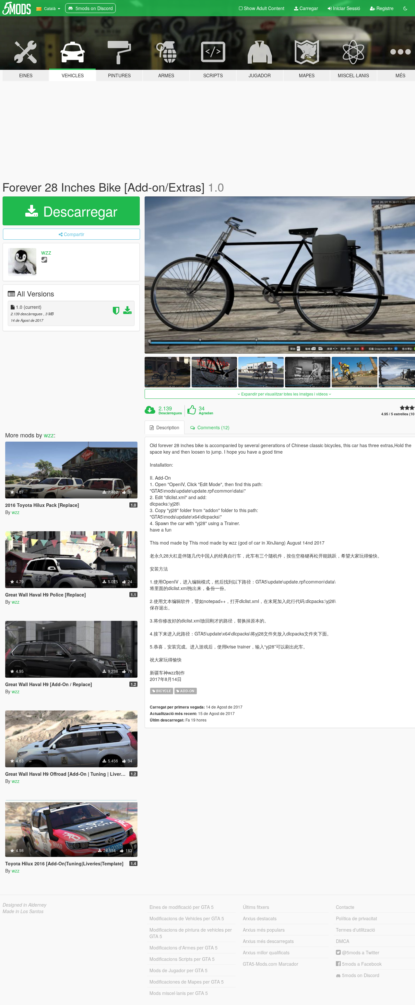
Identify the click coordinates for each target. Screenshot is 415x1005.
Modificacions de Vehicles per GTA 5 (186, 918)
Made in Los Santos (23, 911)
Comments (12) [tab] (212, 427)
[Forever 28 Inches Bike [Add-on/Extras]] (167, 372)
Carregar (308, 8)
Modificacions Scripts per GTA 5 (182, 959)
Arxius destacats (260, 918)
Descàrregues (170, 413)
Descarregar (78, 210)
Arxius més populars (264, 929)
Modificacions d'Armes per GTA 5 (183, 947)
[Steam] (44, 259)
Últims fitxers (256, 907)
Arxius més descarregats (268, 941)
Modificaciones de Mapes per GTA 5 (186, 981)
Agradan (206, 413)
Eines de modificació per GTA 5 (181, 907)
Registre (384, 8)
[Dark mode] (405, 8)
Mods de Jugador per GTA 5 (178, 970)
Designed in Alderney (24, 904)
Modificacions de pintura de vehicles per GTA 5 (190, 932)
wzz (46, 252)
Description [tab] (166, 427)
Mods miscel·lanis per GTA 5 (178, 993)
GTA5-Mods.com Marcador (270, 964)
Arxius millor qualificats (266, 952)
